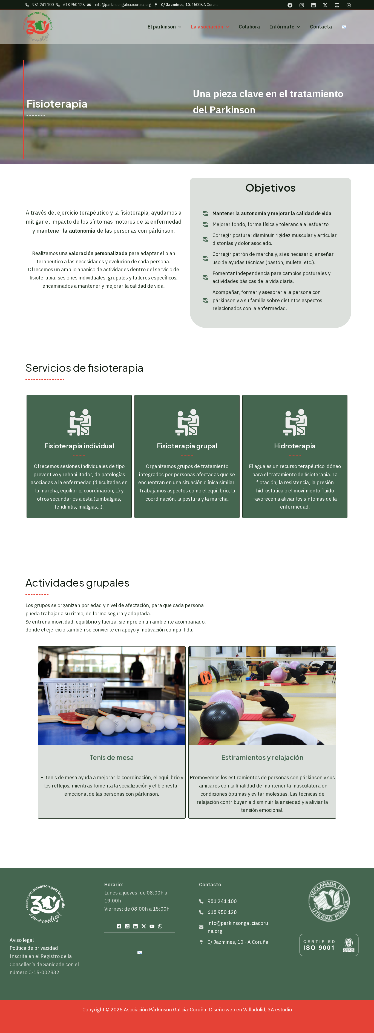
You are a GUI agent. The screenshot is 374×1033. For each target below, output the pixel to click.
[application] (179, 27)
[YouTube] (337, 5)
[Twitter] (325, 5)
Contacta (321, 27)
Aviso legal (22, 940)
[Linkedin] (313, 5)
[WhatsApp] (348, 5)
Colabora (249, 27)
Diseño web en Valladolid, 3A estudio (250, 1009)
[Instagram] (301, 5)
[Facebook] (289, 5)
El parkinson (162, 27)
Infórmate (282, 27)
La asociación (207, 27)
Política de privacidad (34, 948)
